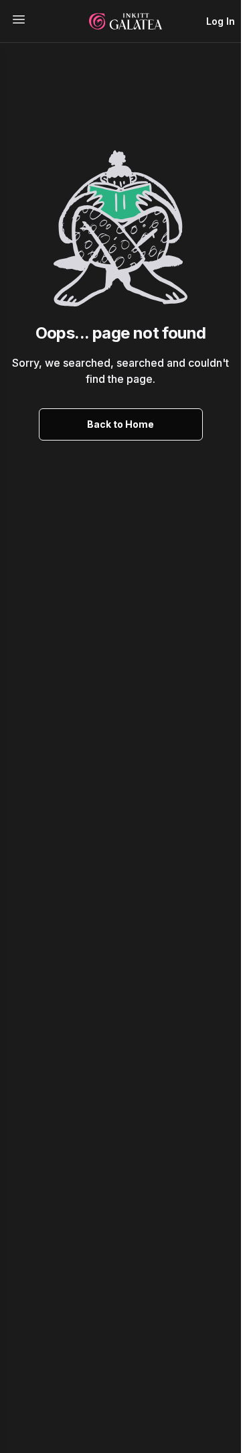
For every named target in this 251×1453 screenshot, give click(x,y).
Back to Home (120, 424)
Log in (220, 21)
